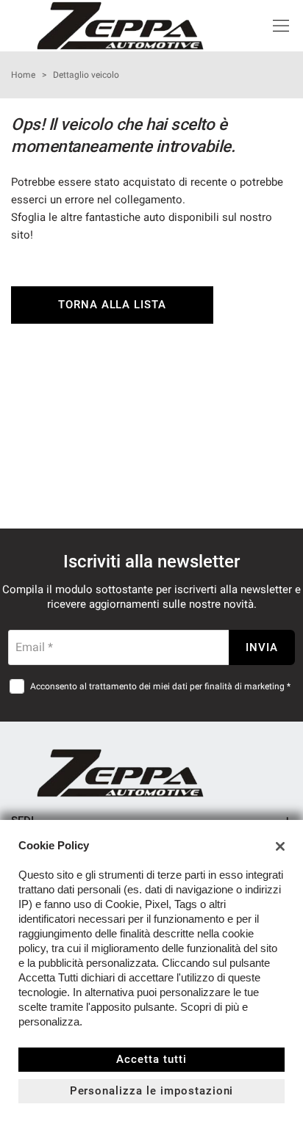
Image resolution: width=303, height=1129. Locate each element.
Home (23, 75)
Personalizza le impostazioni (152, 1090)
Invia (262, 647)
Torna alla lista (112, 304)
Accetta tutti (151, 1059)
